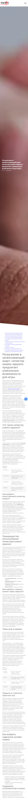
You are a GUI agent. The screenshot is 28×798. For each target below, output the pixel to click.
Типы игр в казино (9, 347)
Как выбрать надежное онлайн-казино (14, 350)
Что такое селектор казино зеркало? (13, 337)
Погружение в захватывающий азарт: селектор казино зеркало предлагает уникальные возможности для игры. (14, 335)
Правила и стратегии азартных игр (13, 348)
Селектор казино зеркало (14, 389)
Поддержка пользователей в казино (13, 351)
